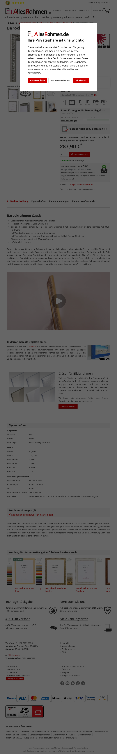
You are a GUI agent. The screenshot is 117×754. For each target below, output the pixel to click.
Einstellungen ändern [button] (60, 80)
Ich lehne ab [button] (81, 80)
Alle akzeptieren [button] (37, 80)
